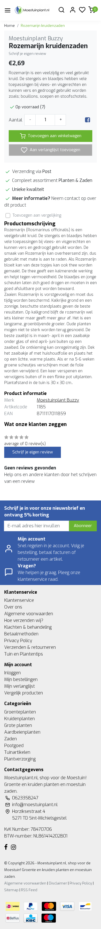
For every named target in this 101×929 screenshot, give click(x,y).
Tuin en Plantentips (23, 654)
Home (9, 25)
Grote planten (18, 725)
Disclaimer (58, 883)
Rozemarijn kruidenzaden (43, 25)
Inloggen (12, 673)
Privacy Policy (18, 640)
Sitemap (11, 890)
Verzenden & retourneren (30, 647)
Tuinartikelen (17, 752)
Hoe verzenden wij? (23, 620)
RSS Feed (29, 890)
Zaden (10, 739)
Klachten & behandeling (28, 627)
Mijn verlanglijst (19, 686)
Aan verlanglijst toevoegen (54, 150)
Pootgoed (14, 745)
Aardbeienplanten (22, 732)
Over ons (13, 607)
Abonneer (83, 525)
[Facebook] (87, 120)
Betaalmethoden (21, 634)
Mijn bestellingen (21, 679)
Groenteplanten (20, 712)
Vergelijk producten (23, 693)
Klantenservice (19, 600)
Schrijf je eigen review (27, 53)
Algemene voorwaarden (28, 614)
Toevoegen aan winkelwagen (54, 136)
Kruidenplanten (19, 719)
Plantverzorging (20, 759)
